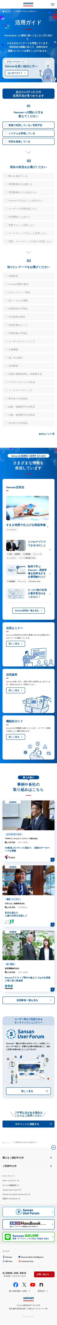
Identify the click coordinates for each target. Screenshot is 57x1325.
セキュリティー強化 (19, 292)
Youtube (32, 1284)
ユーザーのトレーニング (21, 341)
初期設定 (13, 275)
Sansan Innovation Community (14, 1194)
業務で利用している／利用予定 (25, 125)
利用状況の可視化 (18, 308)
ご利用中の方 (9, 1165)
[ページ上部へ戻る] (53, 1147)
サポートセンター (9, 1180)
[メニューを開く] (53, 4)
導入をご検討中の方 (13, 1157)
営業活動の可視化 (18, 333)
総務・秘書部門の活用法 (21, 406)
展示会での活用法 (18, 398)
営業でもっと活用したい (21, 225)
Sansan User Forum (10, 1189)
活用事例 (13, 365)
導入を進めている (18, 175)
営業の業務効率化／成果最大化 (25, 373)
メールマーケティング (20, 390)
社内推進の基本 (16, 316)
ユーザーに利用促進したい (22, 208)
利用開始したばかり (19, 216)
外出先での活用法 (18, 422)
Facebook (15, 1284)
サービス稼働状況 (9, 1185)
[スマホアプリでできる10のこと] (28, 549)
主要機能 (13, 349)
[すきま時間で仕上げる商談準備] (27, 513)
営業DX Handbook (10, 1198)
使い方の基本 (15, 357)
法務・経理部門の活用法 (21, 414)
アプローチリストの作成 (21, 382)
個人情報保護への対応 (18, 1291)
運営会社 (41, 1291)
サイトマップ (7, 1176)
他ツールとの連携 (18, 300)
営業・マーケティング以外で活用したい (30, 241)
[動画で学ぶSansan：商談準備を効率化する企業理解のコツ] (28, 573)
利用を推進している (19, 141)
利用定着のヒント (18, 324)
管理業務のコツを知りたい (22, 192)
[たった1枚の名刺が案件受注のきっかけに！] (28, 594)
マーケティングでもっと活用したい (27, 233)
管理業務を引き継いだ (20, 184)
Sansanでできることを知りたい (25, 200)
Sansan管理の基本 (18, 284)
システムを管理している (22, 133)
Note (41, 1284)
